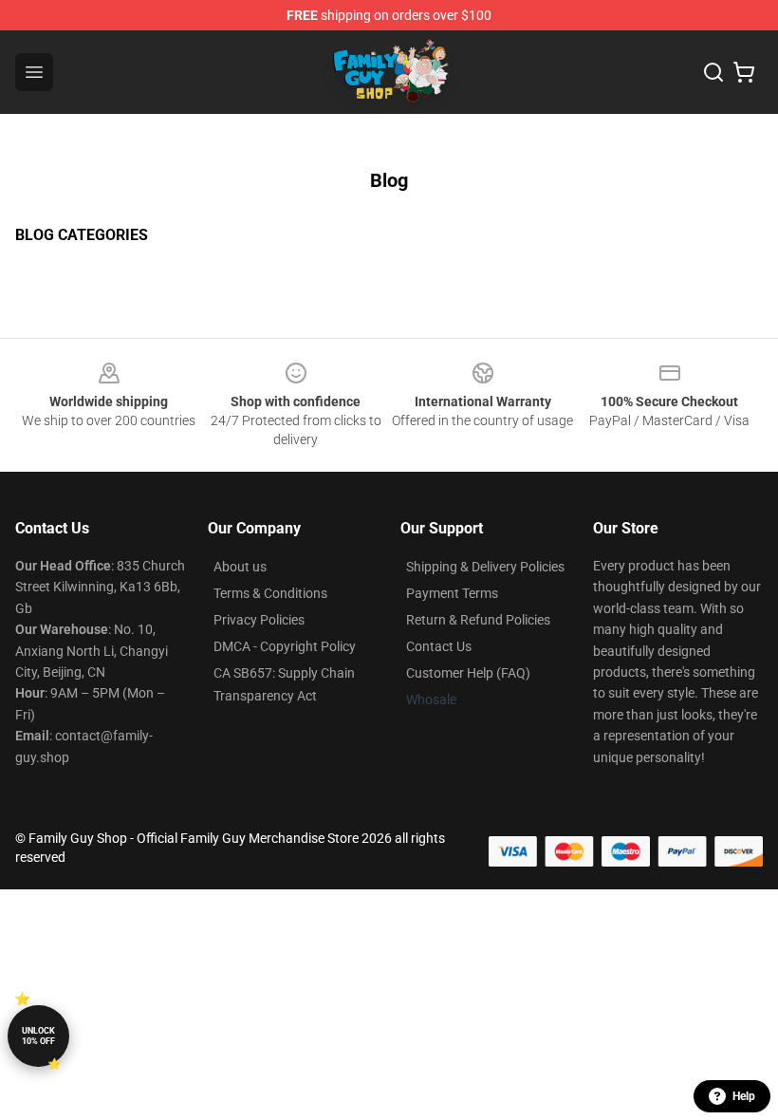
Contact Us (439, 646)
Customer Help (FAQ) (468, 673)
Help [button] (743, 1096)
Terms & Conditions (270, 593)
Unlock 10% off (38, 1036)
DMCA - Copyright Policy (284, 646)
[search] (713, 72)
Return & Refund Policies (478, 619)
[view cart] (743, 72)
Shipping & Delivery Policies (485, 566)
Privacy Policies (259, 619)
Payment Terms (452, 593)
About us (240, 566)
